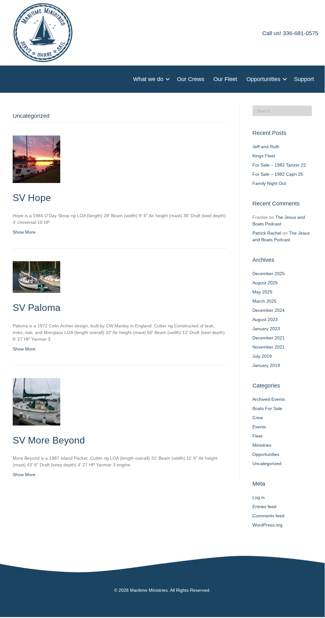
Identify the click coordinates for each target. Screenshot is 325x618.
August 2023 (265, 319)
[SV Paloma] (36, 276)
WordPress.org (267, 524)
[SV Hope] (36, 158)
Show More (24, 232)
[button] (167, 79)
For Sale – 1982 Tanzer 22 (279, 164)
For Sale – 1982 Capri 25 (277, 174)
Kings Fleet (263, 155)
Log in (258, 497)
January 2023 (266, 328)
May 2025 (262, 291)
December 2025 (268, 273)
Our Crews (190, 79)
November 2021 (268, 347)
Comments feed (268, 515)
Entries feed (264, 506)
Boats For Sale (267, 408)
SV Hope (32, 197)
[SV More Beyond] (36, 401)
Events (259, 426)
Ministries (261, 445)
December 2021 (268, 337)
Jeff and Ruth (265, 146)
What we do (148, 79)
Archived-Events (268, 399)
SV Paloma (37, 307)
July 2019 (262, 356)
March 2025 (264, 301)
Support (304, 79)
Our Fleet (225, 79)
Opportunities (263, 79)
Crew (257, 417)
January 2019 (266, 365)
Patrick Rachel (266, 233)
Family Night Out (269, 183)
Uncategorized (267, 463)
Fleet (257, 435)
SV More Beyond (49, 440)
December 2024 (268, 310)
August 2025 (265, 282)
